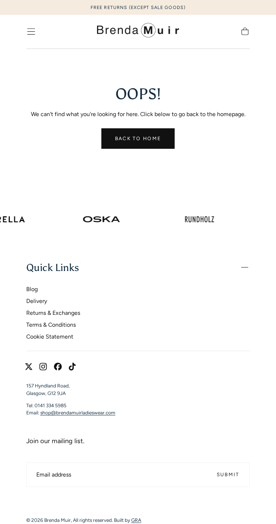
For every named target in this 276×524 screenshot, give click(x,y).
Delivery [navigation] (36, 301)
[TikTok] (72, 366)
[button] (31, 31)
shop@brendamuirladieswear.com (77, 412)
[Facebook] (57, 366)
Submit (228, 474)
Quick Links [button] (52, 268)
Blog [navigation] (32, 289)
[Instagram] (43, 366)
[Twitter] (28, 366)
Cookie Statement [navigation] (49, 336)
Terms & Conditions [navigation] (51, 324)
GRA (136, 520)
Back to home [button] (138, 138)
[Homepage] (138, 31)
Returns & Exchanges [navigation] (53, 312)
